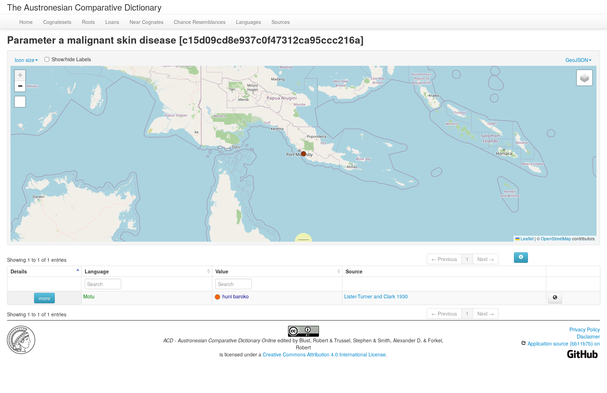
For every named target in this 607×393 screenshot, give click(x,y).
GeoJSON (577, 59)
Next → (485, 258)
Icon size (24, 59)
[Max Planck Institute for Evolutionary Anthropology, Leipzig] (21, 339)
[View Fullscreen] (20, 101)
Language (97, 271)
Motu (88, 296)
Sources (281, 21)
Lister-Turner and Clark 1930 (376, 296)
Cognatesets (57, 21)
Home (26, 21)
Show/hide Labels (71, 59)
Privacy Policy (584, 329)
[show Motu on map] (555, 298)
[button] (303, 153)
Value (221, 271)
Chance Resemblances (200, 21)
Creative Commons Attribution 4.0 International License (324, 354)
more (44, 298)
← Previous (444, 258)
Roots (88, 21)
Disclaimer (588, 336)
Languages (248, 21)
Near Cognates (146, 21)
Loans (112, 21)
